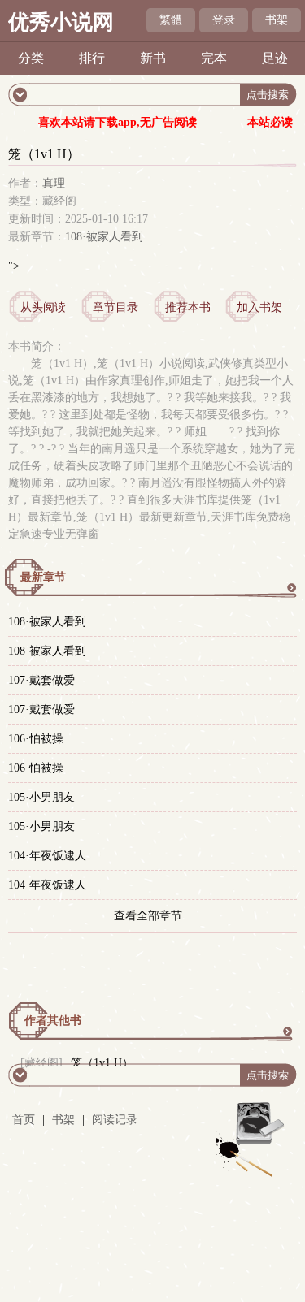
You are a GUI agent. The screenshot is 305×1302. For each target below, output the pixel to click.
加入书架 (259, 307)
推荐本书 (188, 307)
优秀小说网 (61, 22)
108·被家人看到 (104, 237)
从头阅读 (43, 307)
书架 (276, 20)
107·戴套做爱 (41, 680)
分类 (31, 58)
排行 (92, 58)
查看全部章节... (153, 916)
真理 (53, 183)
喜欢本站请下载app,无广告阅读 (117, 122)
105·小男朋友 (41, 797)
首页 (23, 1120)
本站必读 (270, 122)
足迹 (275, 58)
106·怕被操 (35, 739)
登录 (223, 20)
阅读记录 (114, 1120)
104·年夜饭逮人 (47, 856)
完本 (214, 58)
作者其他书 (52, 1020)
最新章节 (43, 577)
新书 (153, 58)
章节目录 (115, 307)
